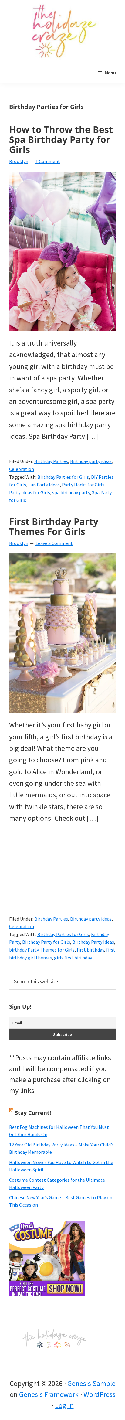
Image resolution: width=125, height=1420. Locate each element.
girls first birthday (73, 958)
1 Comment (47, 161)
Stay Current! (33, 1112)
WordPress (99, 1394)
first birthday (90, 950)
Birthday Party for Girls (46, 942)
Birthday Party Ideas (93, 942)
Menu (110, 73)
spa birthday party (71, 492)
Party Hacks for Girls (83, 485)
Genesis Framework (49, 1394)
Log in (64, 1405)
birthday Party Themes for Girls (42, 950)
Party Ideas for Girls (29, 492)
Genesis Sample (91, 1383)
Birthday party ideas (91, 461)
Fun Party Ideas (44, 485)
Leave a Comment (54, 543)
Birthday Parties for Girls (63, 477)
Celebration (21, 469)
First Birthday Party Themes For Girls (53, 526)
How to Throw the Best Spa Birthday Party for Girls (61, 139)
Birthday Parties (51, 461)
